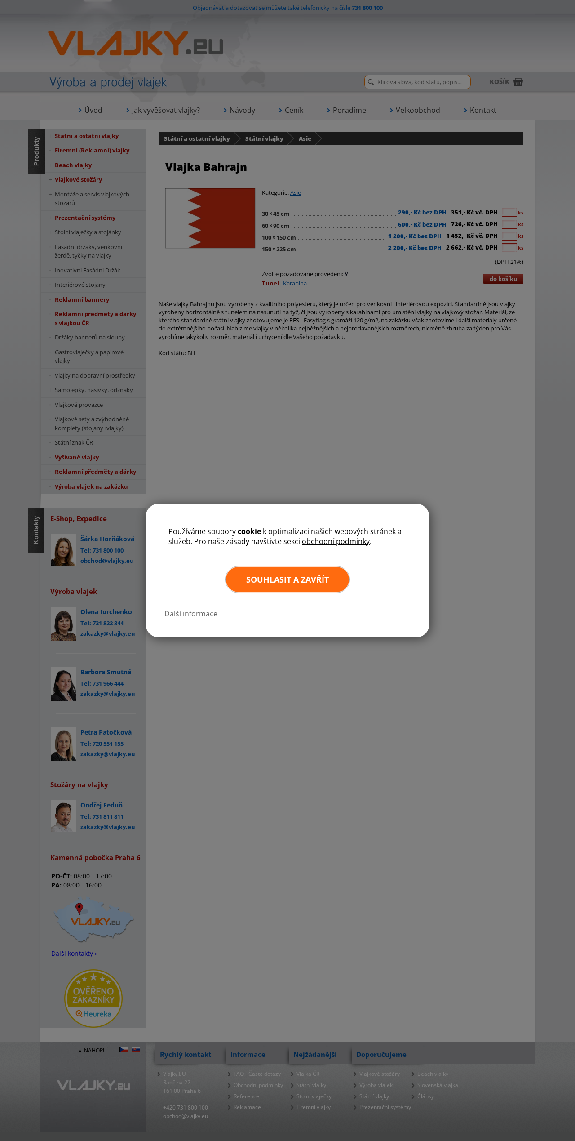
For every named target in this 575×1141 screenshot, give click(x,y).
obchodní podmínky (336, 541)
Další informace (190, 614)
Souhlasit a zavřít (287, 579)
